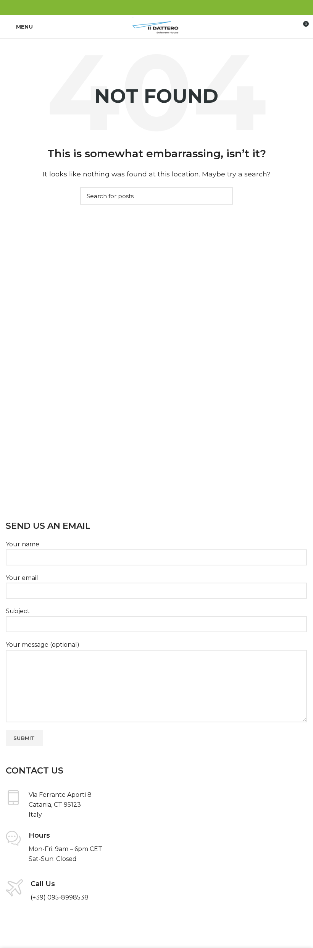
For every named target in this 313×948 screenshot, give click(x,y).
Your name (22, 544)
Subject (18, 611)
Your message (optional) (42, 644)
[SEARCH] (222, 196)
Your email (22, 577)
